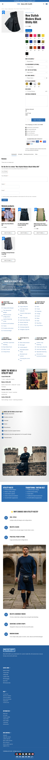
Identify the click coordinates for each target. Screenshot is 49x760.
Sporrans (5, 680)
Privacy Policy (5, 694)
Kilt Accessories (6, 682)
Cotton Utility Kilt (30, 150)
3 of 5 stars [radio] (4, 172)
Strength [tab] (20, 154)
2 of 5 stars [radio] (3, 172)
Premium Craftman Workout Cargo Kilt (8, 253)
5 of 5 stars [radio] (7, 172)
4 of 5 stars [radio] (5, 172)
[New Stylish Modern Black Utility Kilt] (13, 22)
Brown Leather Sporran (8, 744)
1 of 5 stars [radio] (2, 172)
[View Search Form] (43, 4)
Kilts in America (6, 742)
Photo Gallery (6, 720)
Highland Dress (6, 745)
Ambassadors (6, 724)
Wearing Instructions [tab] (29, 154)
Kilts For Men (6, 670)
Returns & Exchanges (7, 699)
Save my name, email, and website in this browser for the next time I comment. (19, 196)
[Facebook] (17, 756)
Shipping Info (5, 700)
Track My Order (6, 702)
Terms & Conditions (7, 697)
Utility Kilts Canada (7, 737)
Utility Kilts (29, 12)
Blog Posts (5, 713)
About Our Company (7, 695)
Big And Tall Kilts (38, 148)
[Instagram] (23, 756)
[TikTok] (32, 756)
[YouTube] (29, 756)
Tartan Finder (6, 718)
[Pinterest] (20, 756)
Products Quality (6, 717)
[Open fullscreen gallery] (22, 31)
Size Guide (5, 715)
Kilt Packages (6, 678)
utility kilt (4, 284)
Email (3, 190)
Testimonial (5, 722)
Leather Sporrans (6, 738)
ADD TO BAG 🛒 (38, 120)
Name (3, 184)
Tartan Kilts (6, 672)
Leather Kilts (6, 676)
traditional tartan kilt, (21, 286)
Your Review (5, 175)
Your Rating (5, 171)
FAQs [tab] (36, 154)
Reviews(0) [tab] (14, 154)
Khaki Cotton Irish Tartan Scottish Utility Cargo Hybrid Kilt (40, 225)
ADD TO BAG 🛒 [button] (8, 233)
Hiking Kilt (5, 735)
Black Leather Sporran (7, 740)
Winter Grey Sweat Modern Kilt (8, 224)
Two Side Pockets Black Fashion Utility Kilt (23, 224)
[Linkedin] (26, 756)
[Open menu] (3, 4)
